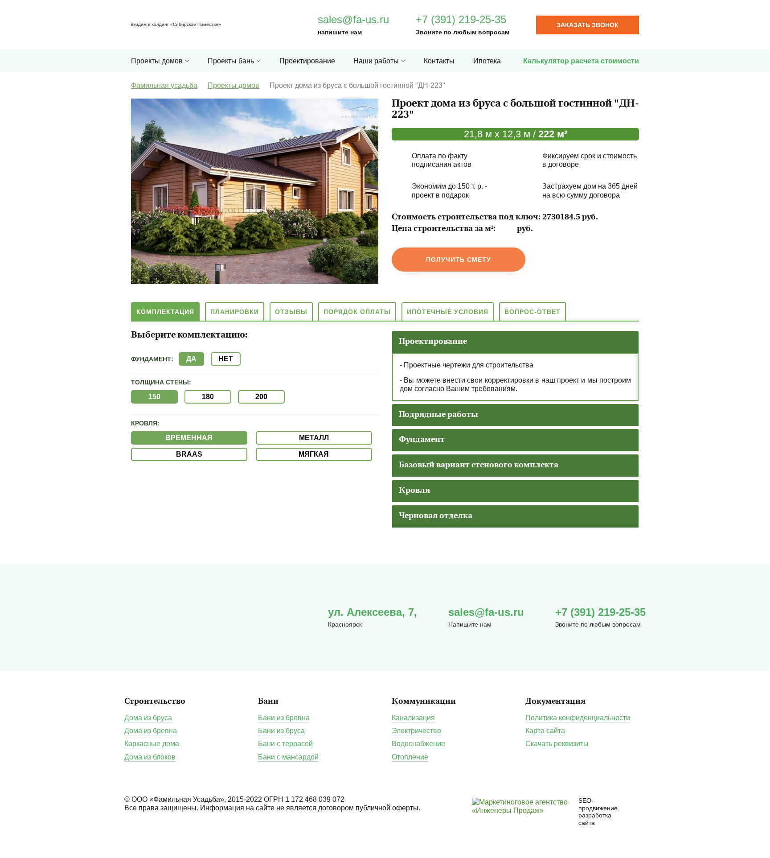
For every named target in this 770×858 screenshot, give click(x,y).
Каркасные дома (151, 743)
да (191, 359)
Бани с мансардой (288, 757)
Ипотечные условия (447, 311)
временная (189, 437)
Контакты (439, 61)
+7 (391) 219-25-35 (461, 19)
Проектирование (307, 61)
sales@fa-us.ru (353, 19)
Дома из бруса (148, 718)
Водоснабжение (418, 743)
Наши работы (376, 61)
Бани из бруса (281, 730)
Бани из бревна (284, 718)
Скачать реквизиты (557, 743)
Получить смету (458, 259)
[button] (433, 342)
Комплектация (165, 311)
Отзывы (291, 311)
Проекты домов (157, 61)
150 (154, 396)
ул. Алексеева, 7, (372, 612)
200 (261, 396)
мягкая (314, 454)
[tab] (515, 342)
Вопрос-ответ (532, 311)
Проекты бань (231, 61)
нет (225, 359)
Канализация (413, 718)
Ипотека (487, 61)
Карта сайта (545, 730)
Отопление (410, 757)
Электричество (416, 730)
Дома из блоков (150, 757)
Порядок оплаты (357, 311)
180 (208, 396)
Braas (189, 454)
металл (314, 437)
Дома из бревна (150, 730)
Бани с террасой (285, 743)
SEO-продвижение (598, 804)
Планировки (234, 311)
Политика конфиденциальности (577, 718)
